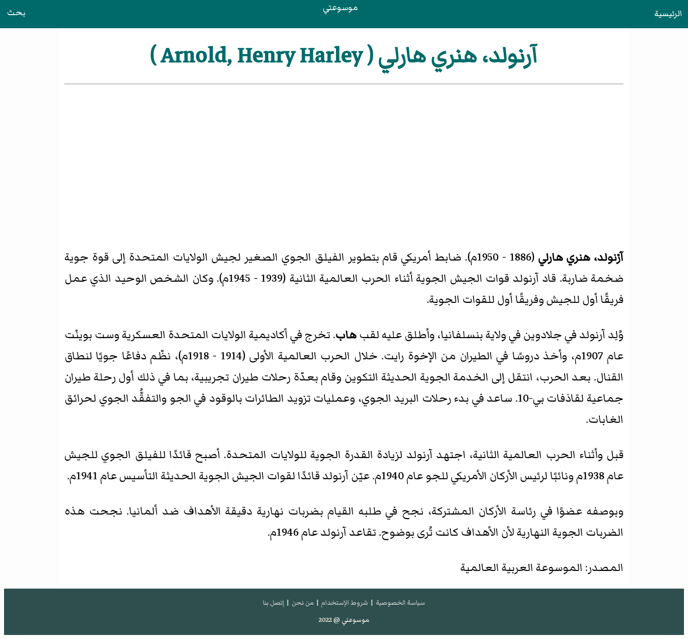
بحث (16, 12)
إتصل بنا (273, 603)
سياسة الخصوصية (400, 603)
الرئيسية (668, 13)
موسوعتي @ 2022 (344, 620)
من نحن (303, 603)
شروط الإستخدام (344, 603)
